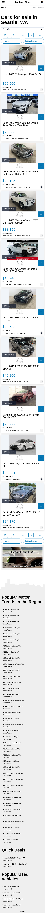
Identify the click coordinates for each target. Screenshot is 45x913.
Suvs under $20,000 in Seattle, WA (14, 859)
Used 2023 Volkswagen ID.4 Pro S (22, 74)
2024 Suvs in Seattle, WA (11, 617)
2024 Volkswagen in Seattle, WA (13, 726)
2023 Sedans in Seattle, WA (12, 714)
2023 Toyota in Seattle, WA (11, 677)
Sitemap (22, 911)
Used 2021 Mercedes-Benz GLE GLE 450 (20, 318)
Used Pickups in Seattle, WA (12, 906)
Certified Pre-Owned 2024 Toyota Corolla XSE (21, 416)
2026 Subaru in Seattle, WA (12, 829)
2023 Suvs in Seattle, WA (11, 623)
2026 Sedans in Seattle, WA (12, 756)
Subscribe (41, 7)
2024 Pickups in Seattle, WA (12, 744)
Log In (34, 7)
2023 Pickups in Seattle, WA (12, 798)
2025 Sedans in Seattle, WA (12, 683)
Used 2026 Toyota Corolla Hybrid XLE (21, 464)
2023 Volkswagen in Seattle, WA (13, 702)
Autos (3, 7)
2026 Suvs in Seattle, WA (11, 653)
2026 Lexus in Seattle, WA (11, 768)
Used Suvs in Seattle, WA (11, 888)
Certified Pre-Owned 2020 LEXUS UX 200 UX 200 (21, 513)
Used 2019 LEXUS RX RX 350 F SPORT (21, 367)
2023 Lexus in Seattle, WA (11, 659)
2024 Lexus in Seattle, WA (11, 671)
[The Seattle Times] (22, 2)
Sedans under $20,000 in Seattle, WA (15, 865)
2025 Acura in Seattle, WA (11, 750)
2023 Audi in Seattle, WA (11, 732)
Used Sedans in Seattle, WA (12, 894)
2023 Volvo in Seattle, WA (11, 738)
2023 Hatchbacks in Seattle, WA (13, 708)
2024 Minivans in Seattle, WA (12, 792)
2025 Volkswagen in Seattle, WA (13, 665)
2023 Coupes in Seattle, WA (12, 835)
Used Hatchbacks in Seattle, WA (13, 900)
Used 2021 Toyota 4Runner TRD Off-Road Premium (21, 221)
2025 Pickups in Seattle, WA (12, 804)
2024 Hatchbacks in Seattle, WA (13, 774)
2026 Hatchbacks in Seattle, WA (13, 786)
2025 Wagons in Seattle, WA (12, 811)
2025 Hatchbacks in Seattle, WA (13, 780)
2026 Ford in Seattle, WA (11, 841)
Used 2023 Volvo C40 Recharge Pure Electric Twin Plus (20, 124)
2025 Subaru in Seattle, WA (12, 689)
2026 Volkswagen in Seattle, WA (13, 823)
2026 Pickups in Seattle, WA (12, 817)
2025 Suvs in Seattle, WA (11, 611)
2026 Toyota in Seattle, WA (11, 641)
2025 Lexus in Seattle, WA (11, 695)
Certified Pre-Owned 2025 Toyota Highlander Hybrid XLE (21, 172)
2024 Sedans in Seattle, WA (12, 647)
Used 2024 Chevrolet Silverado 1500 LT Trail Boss (20, 270)
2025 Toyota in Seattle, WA (11, 635)
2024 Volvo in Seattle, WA (11, 762)
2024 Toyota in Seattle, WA (11, 629)
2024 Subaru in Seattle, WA (12, 720)
